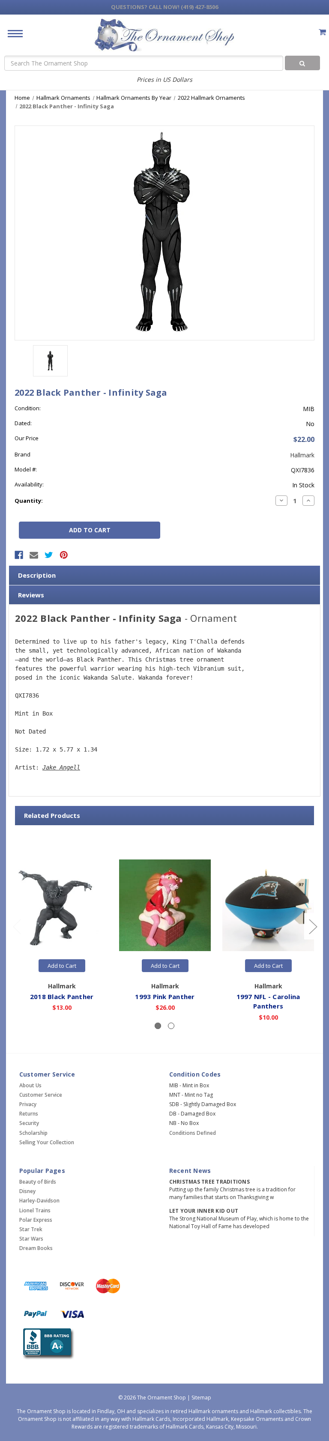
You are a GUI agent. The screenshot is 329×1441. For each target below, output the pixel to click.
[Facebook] (19, 555)
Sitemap (201, 1397)
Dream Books (36, 1248)
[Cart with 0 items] (322, 32)
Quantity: (29, 500)
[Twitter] (49, 555)
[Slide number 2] (171, 1026)
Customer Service (40, 1094)
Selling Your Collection (46, 1142)
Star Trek (30, 1229)
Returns (28, 1113)
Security (29, 1123)
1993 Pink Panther (164, 996)
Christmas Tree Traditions (209, 1181)
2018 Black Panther (62, 996)
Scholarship (33, 1133)
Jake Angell (61, 767)
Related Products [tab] (52, 815)
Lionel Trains (35, 1210)
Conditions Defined (192, 1133)
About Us (30, 1085)
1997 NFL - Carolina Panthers (268, 1001)
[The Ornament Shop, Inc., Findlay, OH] (47, 1344)
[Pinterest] (64, 555)
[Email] (34, 555)
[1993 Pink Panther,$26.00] (165, 905)
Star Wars (31, 1238)
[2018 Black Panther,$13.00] (62, 905)
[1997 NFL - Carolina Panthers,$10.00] (268, 905)
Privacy (27, 1104)
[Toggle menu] (12, 33)
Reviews (31, 595)
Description (37, 575)
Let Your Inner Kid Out (204, 1210)
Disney (27, 1191)
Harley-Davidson (39, 1200)
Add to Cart (62, 966)
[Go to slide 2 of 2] (16, 926)
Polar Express (35, 1219)
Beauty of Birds (37, 1181)
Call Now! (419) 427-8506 (164, 7)
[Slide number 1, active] (158, 1026)
